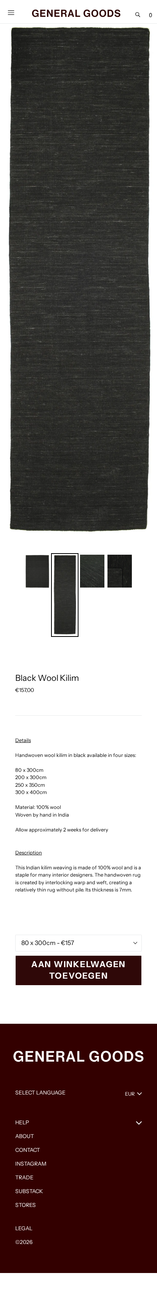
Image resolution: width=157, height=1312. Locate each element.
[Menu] (11, 11)
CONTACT (27, 1149)
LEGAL (23, 1228)
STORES (25, 1205)
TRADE (24, 1177)
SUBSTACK (29, 1191)
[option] (37, 571)
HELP (22, 1122)
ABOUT (24, 1136)
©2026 (23, 1242)
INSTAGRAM (30, 1163)
